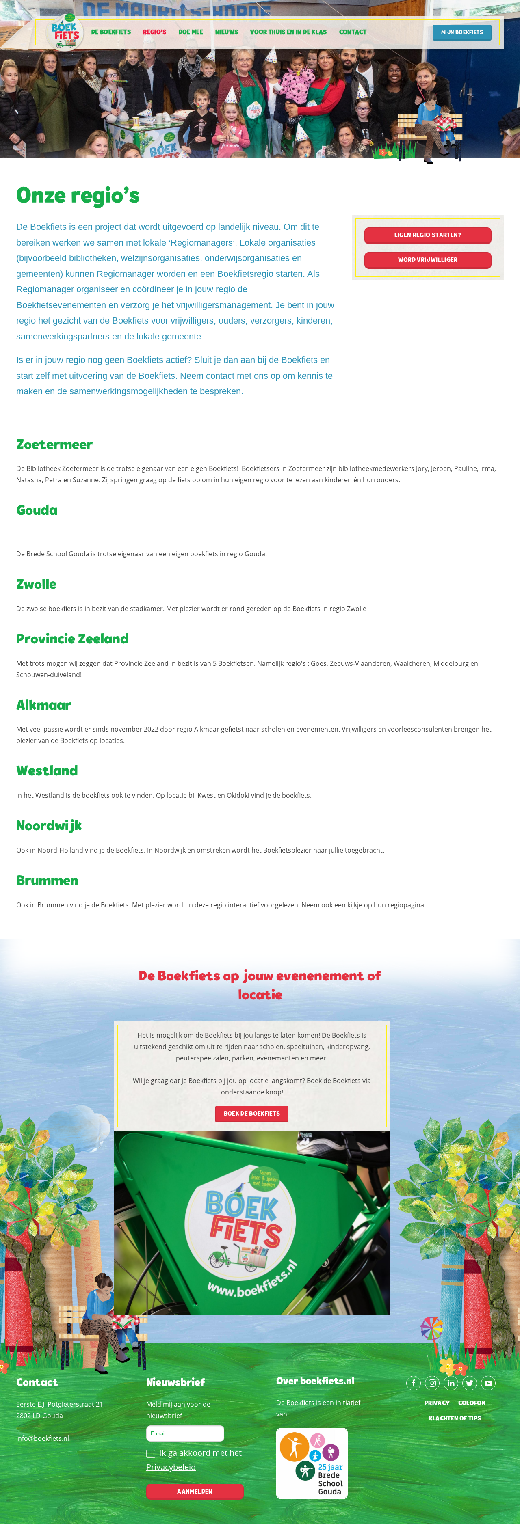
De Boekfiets (111, 32)
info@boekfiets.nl (42, 1438)
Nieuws (226, 32)
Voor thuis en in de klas (288, 32)
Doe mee (191, 32)
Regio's (154, 32)
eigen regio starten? (428, 235)
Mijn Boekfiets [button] (462, 33)
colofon (471, 1403)
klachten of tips (455, 1419)
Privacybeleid (171, 1466)
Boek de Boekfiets (252, 1114)
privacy (437, 1403)
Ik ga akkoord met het (194, 1459)
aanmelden (194, 1492)
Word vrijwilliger (428, 260)
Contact (352, 32)
